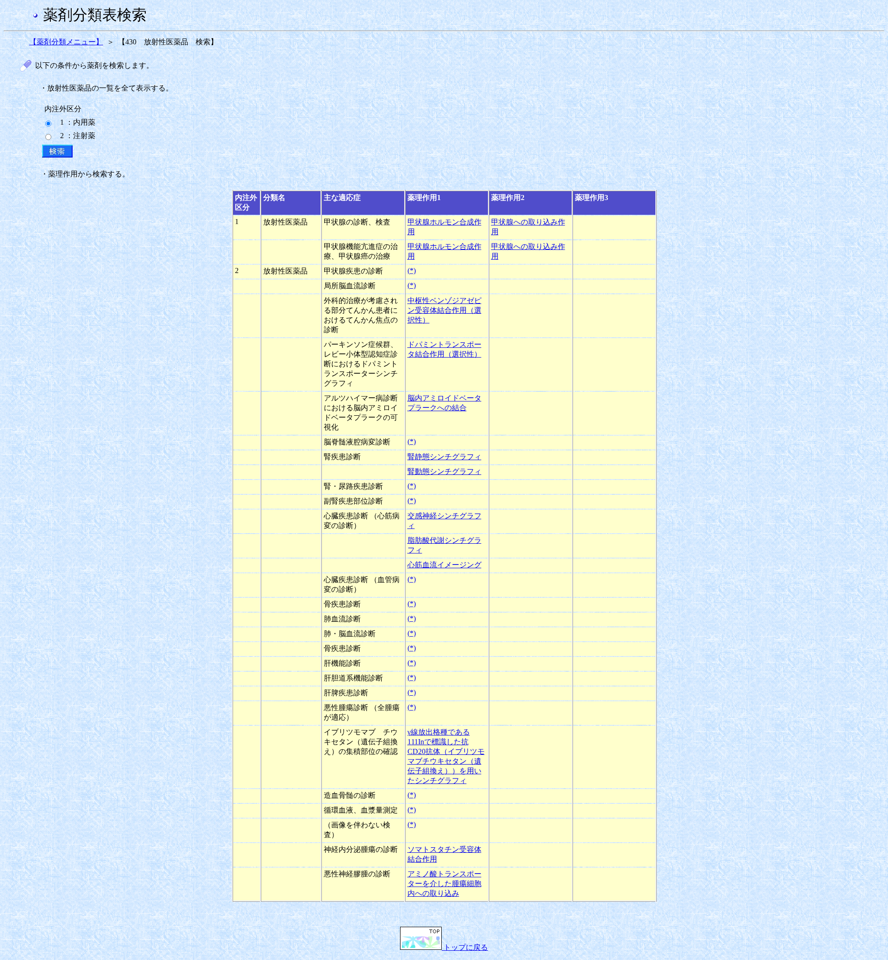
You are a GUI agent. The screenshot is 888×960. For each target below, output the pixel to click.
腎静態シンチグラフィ (444, 457)
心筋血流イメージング (444, 565)
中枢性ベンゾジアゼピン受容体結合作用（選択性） (444, 310)
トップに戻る (465, 947)
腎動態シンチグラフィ (444, 471)
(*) (411, 270)
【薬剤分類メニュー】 (66, 42)
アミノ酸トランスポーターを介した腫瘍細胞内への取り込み (444, 883)
